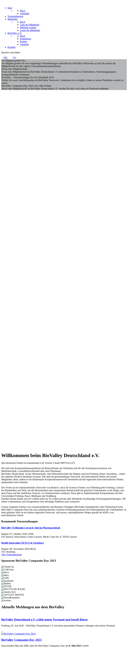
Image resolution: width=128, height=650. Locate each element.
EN (14, 57)
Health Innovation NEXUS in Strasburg (22, 543)
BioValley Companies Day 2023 (21, 639)
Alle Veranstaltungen (11, 554)
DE (5, 57)
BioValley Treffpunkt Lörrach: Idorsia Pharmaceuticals (30, 527)
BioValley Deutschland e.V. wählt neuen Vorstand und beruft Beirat (44, 619)
